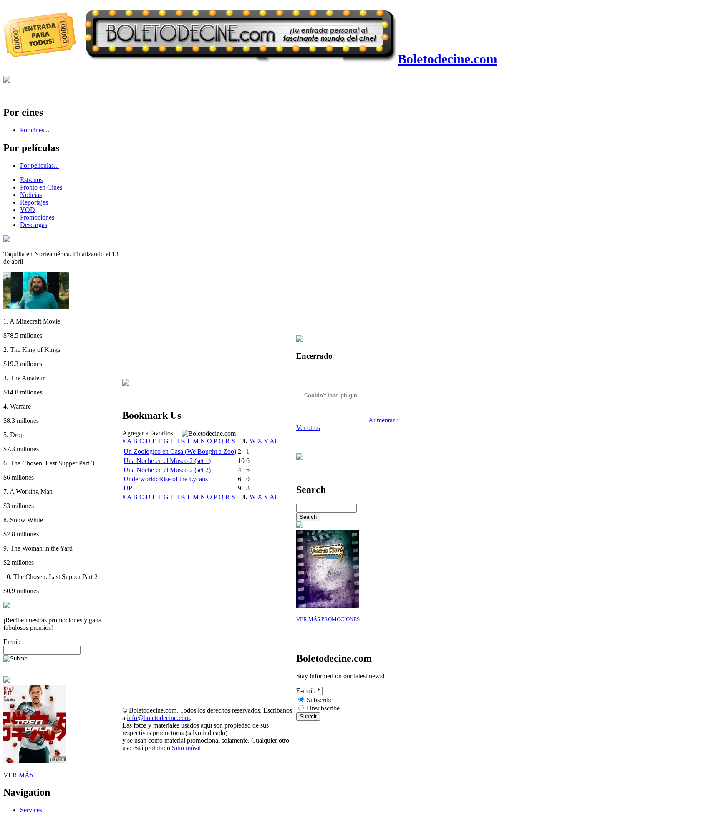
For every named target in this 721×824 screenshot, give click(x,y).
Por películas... (39, 165)
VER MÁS (18, 775)
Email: (11, 641)
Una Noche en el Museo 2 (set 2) (167, 469)
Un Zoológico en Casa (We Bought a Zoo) (180, 451)
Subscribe (319, 699)
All (274, 441)
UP (128, 488)
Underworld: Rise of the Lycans (166, 479)
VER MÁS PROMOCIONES (328, 619)
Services (31, 810)
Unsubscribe (322, 708)
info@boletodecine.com (158, 717)
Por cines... (34, 130)
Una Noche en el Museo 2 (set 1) (167, 460)
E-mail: (308, 690)
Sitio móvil (186, 747)
